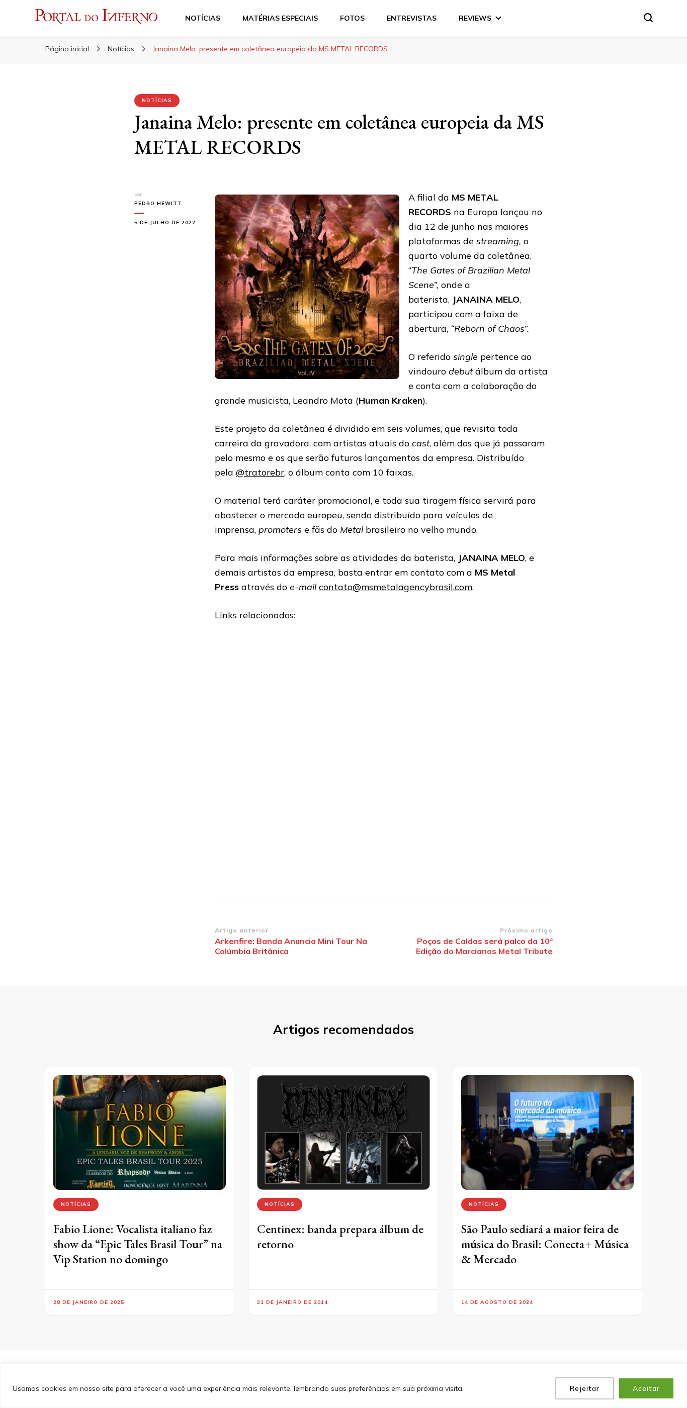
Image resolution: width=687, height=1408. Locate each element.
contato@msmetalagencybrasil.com (395, 587)
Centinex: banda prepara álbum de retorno (340, 1236)
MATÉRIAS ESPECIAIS (280, 18)
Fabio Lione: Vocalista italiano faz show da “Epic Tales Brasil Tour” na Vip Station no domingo (137, 1244)
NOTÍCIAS (202, 18)
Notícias (157, 100)
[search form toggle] (648, 17)
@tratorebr (260, 472)
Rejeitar (584, 1388)
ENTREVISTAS (412, 18)
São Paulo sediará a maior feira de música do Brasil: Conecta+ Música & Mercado (545, 1244)
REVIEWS (475, 18)
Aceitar (646, 1388)
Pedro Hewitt (158, 203)
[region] (343, 1385)
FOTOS (352, 18)
